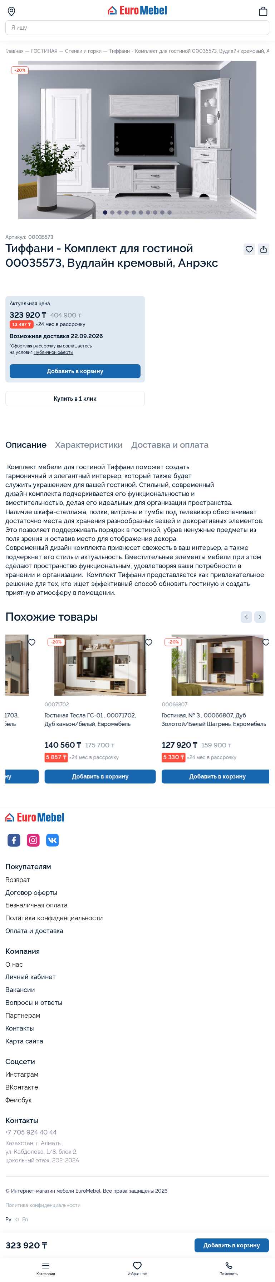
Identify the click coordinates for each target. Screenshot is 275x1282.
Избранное (137, 1274)
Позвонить (229, 1274)
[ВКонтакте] (52, 846)
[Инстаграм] (33, 846)
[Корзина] (263, 12)
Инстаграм (21, 1074)
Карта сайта (24, 1041)
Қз (16, 1219)
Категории (45, 1274)
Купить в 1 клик (75, 398)
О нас (14, 964)
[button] (246, 617)
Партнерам (22, 1015)
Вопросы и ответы (33, 1002)
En (25, 1219)
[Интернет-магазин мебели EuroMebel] (137, 12)
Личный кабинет (30, 977)
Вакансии (20, 989)
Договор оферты (31, 892)
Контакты (19, 1028)
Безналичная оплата (36, 905)
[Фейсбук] (14, 846)
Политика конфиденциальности (54, 918)
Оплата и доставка (34, 931)
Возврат (17, 879)
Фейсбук (18, 1100)
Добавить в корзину (75, 371)
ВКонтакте (21, 1087)
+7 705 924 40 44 (31, 1132)
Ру (8, 1219)
